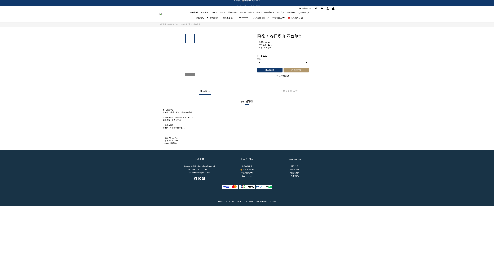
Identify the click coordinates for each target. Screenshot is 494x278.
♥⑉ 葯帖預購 (212, 17)
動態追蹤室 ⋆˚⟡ (230, 17)
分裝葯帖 (200, 17)
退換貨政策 (294, 173)
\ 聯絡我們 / (294, 176)
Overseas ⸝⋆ (245, 17)
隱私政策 (294, 166)
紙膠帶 (204, 12)
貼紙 (221, 12)
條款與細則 (294, 169)
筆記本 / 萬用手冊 (264, 12)
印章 (213, 12)
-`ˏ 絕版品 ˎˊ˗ (303, 12)
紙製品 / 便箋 (246, 12)
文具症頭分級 (247, 166)
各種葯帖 (194, 12)
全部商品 (163, 24)
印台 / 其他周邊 (194, 24)
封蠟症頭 (232, 12)
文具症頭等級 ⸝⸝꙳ (261, 17)
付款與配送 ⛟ (278, 17)
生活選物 (291, 12)
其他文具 (281, 12)
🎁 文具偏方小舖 (295, 17)
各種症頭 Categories (175, 24)
